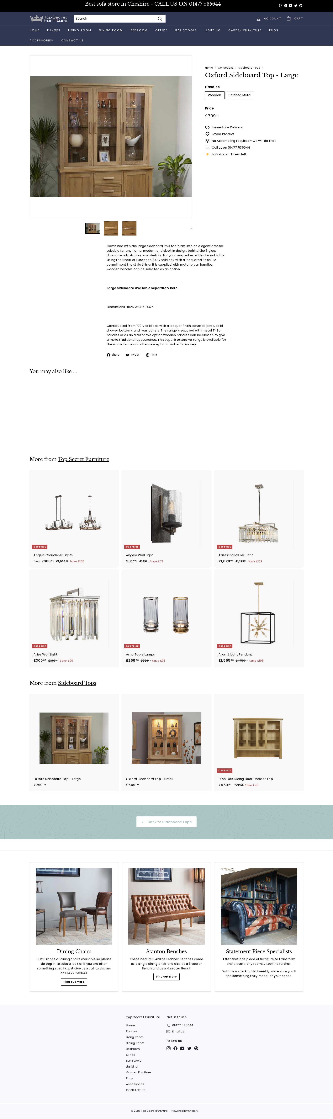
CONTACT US (72, 40)
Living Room (79, 30)
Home (35, 30)
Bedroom (139, 30)
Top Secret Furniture (83, 459)
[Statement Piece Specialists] (259, 906)
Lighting (213, 30)
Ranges (54, 30)
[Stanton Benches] (166, 906)
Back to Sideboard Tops (169, 821)
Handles (212, 87)
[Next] (189, 228)
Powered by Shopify (185, 1111)
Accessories (41, 40)
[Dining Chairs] (74, 906)
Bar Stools (186, 30)
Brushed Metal (240, 95)
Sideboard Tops (249, 68)
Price (209, 108)
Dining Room (111, 30)
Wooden (214, 95)
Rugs (273, 30)
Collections (225, 68)
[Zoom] (111, 137)
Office (161, 30)
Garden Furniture (245, 30)
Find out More (74, 982)
